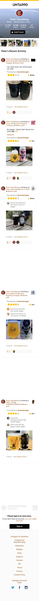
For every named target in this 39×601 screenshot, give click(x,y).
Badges (19, 549)
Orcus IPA (9, 123)
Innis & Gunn (25, 189)
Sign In (19, 526)
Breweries (19, 546)
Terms (19, 567)
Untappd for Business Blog (19, 541)
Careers (19, 560)
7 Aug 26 (9, 456)
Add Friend (19, 32)
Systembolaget (23, 72)
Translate (10, 135)
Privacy (19, 571)
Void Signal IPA (11, 293)
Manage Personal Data (19, 581)
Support (19, 557)
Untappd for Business (19, 536)
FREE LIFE (10, 402)
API (19, 564)
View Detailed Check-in (21, 107)
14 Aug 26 (9, 346)
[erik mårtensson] (17, 178)
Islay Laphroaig (12, 189)
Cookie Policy (19, 575)
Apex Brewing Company (15, 294)
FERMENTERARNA (13, 404)
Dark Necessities (12, 61)
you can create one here (26, 520)
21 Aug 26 (9, 107)
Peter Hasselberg (12, 59)
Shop (19, 553)
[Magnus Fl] (14, 112)
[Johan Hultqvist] (17, 242)
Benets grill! (19, 63)
